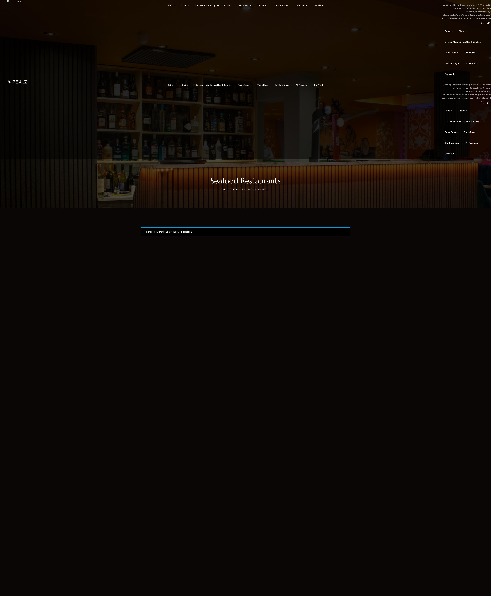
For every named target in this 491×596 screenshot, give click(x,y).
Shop (235, 189)
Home (226, 189)
